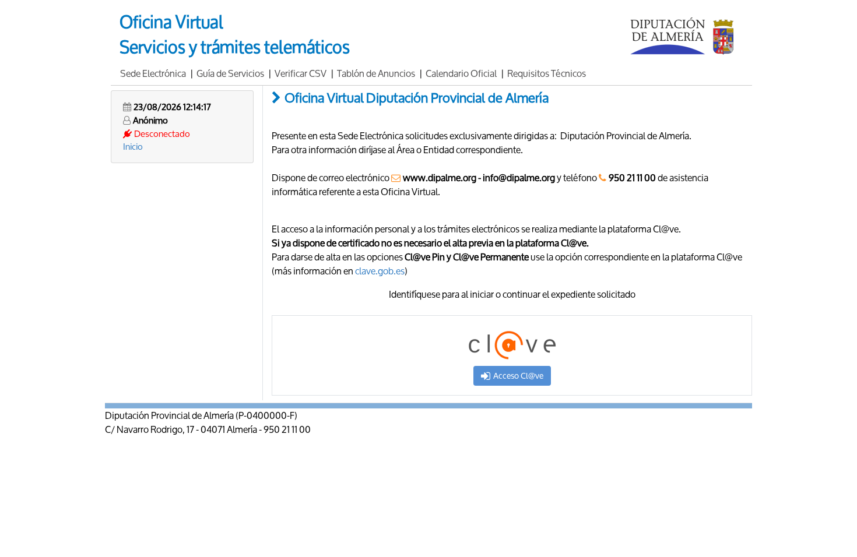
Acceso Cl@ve (518, 375)
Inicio (133, 146)
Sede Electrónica (153, 73)
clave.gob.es (380, 270)
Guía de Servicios (230, 73)
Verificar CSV (300, 73)
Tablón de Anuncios (376, 73)
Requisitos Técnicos (546, 73)
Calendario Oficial (461, 73)
